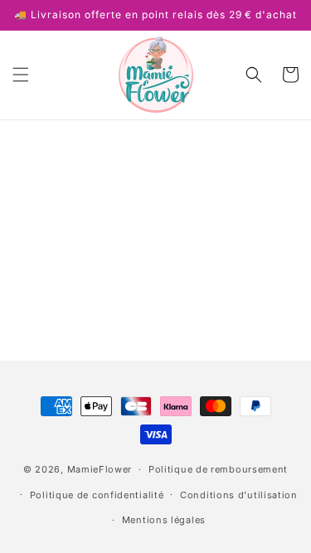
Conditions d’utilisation (239, 495)
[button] (20, 74)
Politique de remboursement (218, 469)
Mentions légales (164, 520)
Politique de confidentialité (97, 495)
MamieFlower (100, 469)
